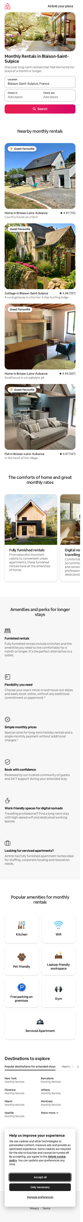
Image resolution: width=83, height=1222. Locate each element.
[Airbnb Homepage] (7, 6)
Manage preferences (40, 1197)
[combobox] (40, 83)
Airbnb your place (60, 6)
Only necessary (40, 1187)
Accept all (40, 1177)
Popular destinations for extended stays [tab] (30, 1066)
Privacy (34, 1208)
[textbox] (22, 97)
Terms (46, 1208)
